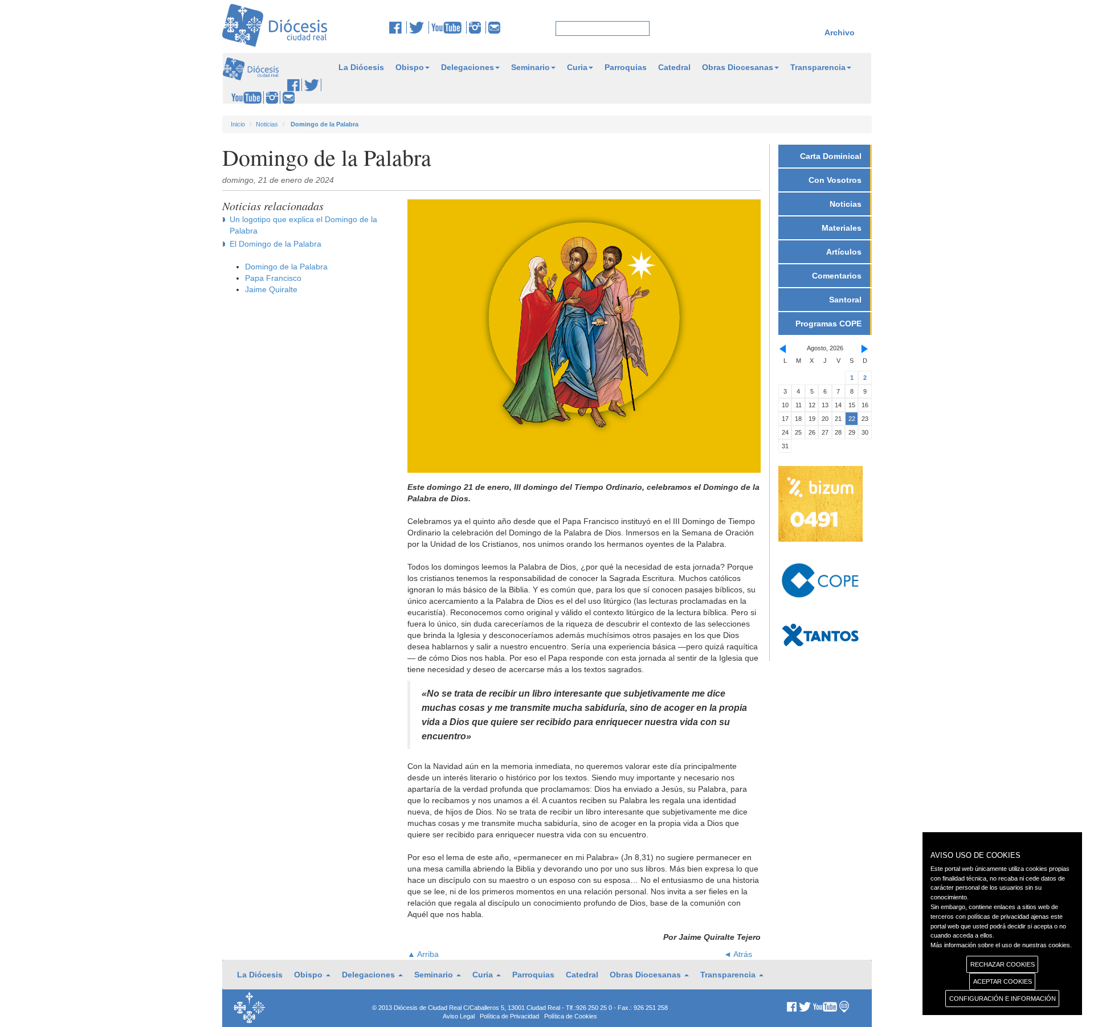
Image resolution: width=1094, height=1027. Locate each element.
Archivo (839, 32)
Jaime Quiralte (271, 289)
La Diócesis (361, 67)
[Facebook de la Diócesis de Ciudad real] (398, 27)
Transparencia (818, 67)
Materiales (842, 227)
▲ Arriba (423, 954)
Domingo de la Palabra (286, 266)
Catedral (674, 67)
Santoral (845, 299)
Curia (577, 67)
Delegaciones (467, 67)
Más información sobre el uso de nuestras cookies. (1001, 945)
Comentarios (837, 275)
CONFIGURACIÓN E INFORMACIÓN (1002, 998)
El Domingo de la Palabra (275, 243)
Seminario (530, 67)
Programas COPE (828, 323)
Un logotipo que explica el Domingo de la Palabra (303, 225)
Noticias (267, 124)
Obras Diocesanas (737, 67)
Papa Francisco (273, 278)
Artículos (844, 251)
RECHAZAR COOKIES (1002, 964)
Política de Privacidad (509, 1016)
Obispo (409, 67)
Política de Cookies (570, 1016)
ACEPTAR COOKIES (1002, 981)
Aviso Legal (459, 1016)
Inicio (238, 124)
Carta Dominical (831, 156)
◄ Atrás (738, 954)
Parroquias (626, 67)
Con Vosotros (835, 180)
